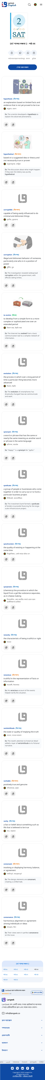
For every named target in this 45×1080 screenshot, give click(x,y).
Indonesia (16, 1062)
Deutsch (24, 1062)
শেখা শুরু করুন (22, 67)
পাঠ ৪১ (5, 969)
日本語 (41, 1062)
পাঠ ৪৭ (26, 975)
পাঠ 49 (5, 980)
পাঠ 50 (16, 980)
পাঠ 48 (36, 975)
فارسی (8, 1062)
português (33, 1062)
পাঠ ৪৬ (16, 975)
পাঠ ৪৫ (5, 975)
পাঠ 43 (26, 969)
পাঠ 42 (16, 969)
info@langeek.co (13, 1013)
